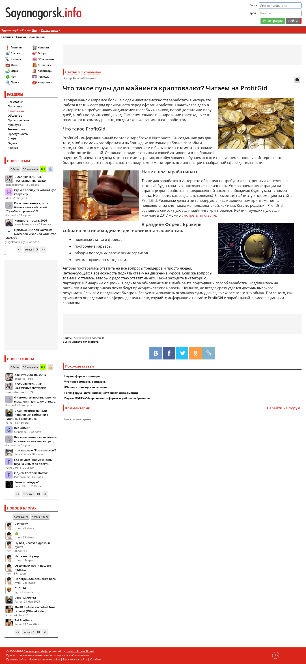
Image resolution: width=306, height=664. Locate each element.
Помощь (43, 76)
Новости (43, 47)
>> (43, 249)
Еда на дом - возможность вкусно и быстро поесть (33, 462)
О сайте (95, 659)
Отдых (12, 143)
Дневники (45, 65)
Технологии (16, 129)
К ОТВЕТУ (21, 524)
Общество (15, 115)
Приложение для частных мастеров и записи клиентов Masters (30, 234)
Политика (15, 106)
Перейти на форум (283, 408)
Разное (13, 148)
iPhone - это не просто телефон (86, 387)
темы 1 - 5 (31, 249)
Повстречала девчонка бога (35, 579)
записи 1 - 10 (31, 632)
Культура (14, 125)
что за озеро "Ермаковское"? (35, 450)
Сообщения (21, 516)
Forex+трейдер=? (27, 482)
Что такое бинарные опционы (85, 381)
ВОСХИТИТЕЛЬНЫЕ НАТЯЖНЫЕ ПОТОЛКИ (30, 179)
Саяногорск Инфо (36, 651)
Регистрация (273, 21)
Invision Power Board (80, 651)
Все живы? (22, 428)
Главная (7, 37)
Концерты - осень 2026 (31, 220)
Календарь (45, 71)
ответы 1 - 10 (31, 494)
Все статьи (15, 102)
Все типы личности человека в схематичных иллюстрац (35, 439)
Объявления (46, 59)
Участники (45, 82)
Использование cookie (44, 659)
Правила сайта (16, 659)
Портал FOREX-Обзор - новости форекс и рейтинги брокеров (107, 398)
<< (19, 249)
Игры (14, 71)
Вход (35, 30)
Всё (43, 169)
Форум (42, 53)
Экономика (37, 37)
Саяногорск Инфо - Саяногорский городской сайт (53, 13)
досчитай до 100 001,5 (30, 375)
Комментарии (40, 516)
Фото (14, 65)
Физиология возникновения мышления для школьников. (35, 399)
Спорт (12, 138)
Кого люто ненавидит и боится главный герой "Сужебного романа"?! (27, 207)
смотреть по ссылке (199, 215)
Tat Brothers (23, 620)
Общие (15, 169)
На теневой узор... (28, 556)
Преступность (18, 134)
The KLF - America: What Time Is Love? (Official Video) (35, 609)
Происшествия (18, 120)
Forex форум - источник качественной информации (101, 393)
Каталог (16, 59)
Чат (13, 76)
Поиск (15, 82)
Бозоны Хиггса (25, 598)
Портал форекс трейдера (82, 376)
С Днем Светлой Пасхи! (31, 473)
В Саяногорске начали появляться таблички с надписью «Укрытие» (26, 415)
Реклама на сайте (75, 659)
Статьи (21, 37)
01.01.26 (20, 588)
